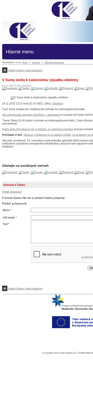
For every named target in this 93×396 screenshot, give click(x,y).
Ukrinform (57, 103)
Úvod (24, 62)
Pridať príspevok (12, 191)
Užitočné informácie (54, 62)
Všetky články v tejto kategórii (25, 70)
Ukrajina (36, 62)
